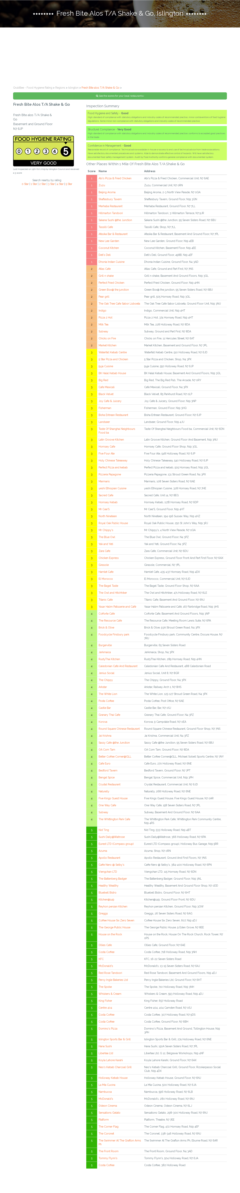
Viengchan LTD (108, 871)
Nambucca (105, 1091)
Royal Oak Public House (113, 523)
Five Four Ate (107, 453)
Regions (60, 87)
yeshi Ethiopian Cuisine (112, 488)
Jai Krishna (105, 735)
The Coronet (106, 1133)
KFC (101, 958)
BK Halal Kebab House (112, 373)
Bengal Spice (107, 777)
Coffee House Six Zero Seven (116, 920)
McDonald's (106, 965)
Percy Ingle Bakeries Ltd (113, 979)
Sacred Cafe (106, 495)
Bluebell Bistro (107, 892)
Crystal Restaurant (109, 784)
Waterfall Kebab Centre (113, 352)
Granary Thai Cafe (109, 714)
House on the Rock (110, 934)
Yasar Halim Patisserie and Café (117, 606)
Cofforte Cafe (107, 613)
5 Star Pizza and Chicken (113, 359)
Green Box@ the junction (114, 289)
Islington (73, 87)
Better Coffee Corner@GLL (115, 756)
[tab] (120, 13)
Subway (103, 331)
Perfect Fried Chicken (111, 282)
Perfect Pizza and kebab (113, 467)
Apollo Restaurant (109, 857)
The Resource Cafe (110, 620)
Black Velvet (106, 394)
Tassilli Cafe (106, 227)
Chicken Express (109, 557)
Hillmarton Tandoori (111, 213)
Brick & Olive (106, 627)
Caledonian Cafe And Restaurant (118, 666)
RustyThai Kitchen (109, 659)
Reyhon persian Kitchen (113, 906)
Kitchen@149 (106, 899)
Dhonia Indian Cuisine (111, 261)
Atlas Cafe (105, 268)
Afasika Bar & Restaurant (113, 234)
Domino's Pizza (108, 1028)
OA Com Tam (107, 749)
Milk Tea (103, 324)
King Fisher (105, 1000)
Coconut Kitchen (109, 247)
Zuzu (102, 185)
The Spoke (105, 986)
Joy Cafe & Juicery (110, 401)
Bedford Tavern (108, 770)
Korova (103, 721)
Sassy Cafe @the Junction (114, 742)
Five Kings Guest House (113, 798)
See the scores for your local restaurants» (121, 95)
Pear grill (104, 296)
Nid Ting (104, 829)
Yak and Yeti (106, 544)
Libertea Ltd (106, 1053)
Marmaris (104, 481)
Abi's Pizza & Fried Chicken (115, 178)
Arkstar (103, 686)
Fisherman (105, 408)
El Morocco (106, 578)
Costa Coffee (106, 952)
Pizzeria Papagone (110, 474)
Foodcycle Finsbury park (114, 634)
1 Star (34, 183)
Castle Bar (105, 707)
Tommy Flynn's (108, 1158)
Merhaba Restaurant (110, 206)
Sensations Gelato (109, 1112)
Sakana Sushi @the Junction (115, 220)
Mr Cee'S (104, 509)
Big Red (103, 380)
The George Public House (114, 927)
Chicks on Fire (107, 338)
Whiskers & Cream (110, 993)
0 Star (25, 183)
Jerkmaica (105, 652)
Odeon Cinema (108, 1105)
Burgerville (105, 645)
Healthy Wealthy (108, 885)
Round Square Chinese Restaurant (119, 728)
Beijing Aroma (107, 192)
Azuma (103, 850)
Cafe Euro (104, 763)
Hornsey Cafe (107, 446)
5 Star (69, 183)
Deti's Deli (105, 254)
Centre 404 (105, 1007)
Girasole (104, 564)
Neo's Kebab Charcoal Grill (115, 1067)
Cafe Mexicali (107, 387)
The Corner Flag (108, 1126)
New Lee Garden (109, 240)
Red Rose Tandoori (110, 972)
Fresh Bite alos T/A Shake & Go (100, 87)
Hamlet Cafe (106, 571)
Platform (104, 1119)
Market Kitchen (107, 345)
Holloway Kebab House (113, 1077)
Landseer (104, 421)
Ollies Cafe (105, 945)
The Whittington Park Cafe (114, 819)
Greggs (103, 913)
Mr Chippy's (106, 530)
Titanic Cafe (106, 599)
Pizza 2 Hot (105, 317)
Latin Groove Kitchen (111, 439)
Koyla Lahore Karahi (111, 1060)
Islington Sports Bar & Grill (115, 1039)
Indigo (102, 310)
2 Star (42, 183)
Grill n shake (106, 275)
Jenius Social (106, 673)
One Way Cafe (107, 805)
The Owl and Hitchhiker (113, 592)
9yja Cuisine (106, 366)
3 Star (51, 183)
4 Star (60, 183)
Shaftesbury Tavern (110, 199)
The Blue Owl (107, 537)
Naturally (104, 791)
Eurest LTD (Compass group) (116, 843)
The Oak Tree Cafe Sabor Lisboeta (119, 303)
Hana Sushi (105, 1046)
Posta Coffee (106, 700)
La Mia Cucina (107, 1084)
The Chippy (106, 680)
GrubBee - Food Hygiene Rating (32, 87)
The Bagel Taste (108, 585)
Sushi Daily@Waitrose (112, 836)
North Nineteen (108, 516)
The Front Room (108, 1151)
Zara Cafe (104, 550)
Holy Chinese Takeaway (113, 460)
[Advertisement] (120, 55)
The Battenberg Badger (113, 878)
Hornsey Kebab (108, 502)
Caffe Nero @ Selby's (111, 864)
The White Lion (108, 693)
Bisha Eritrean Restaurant (113, 414)
